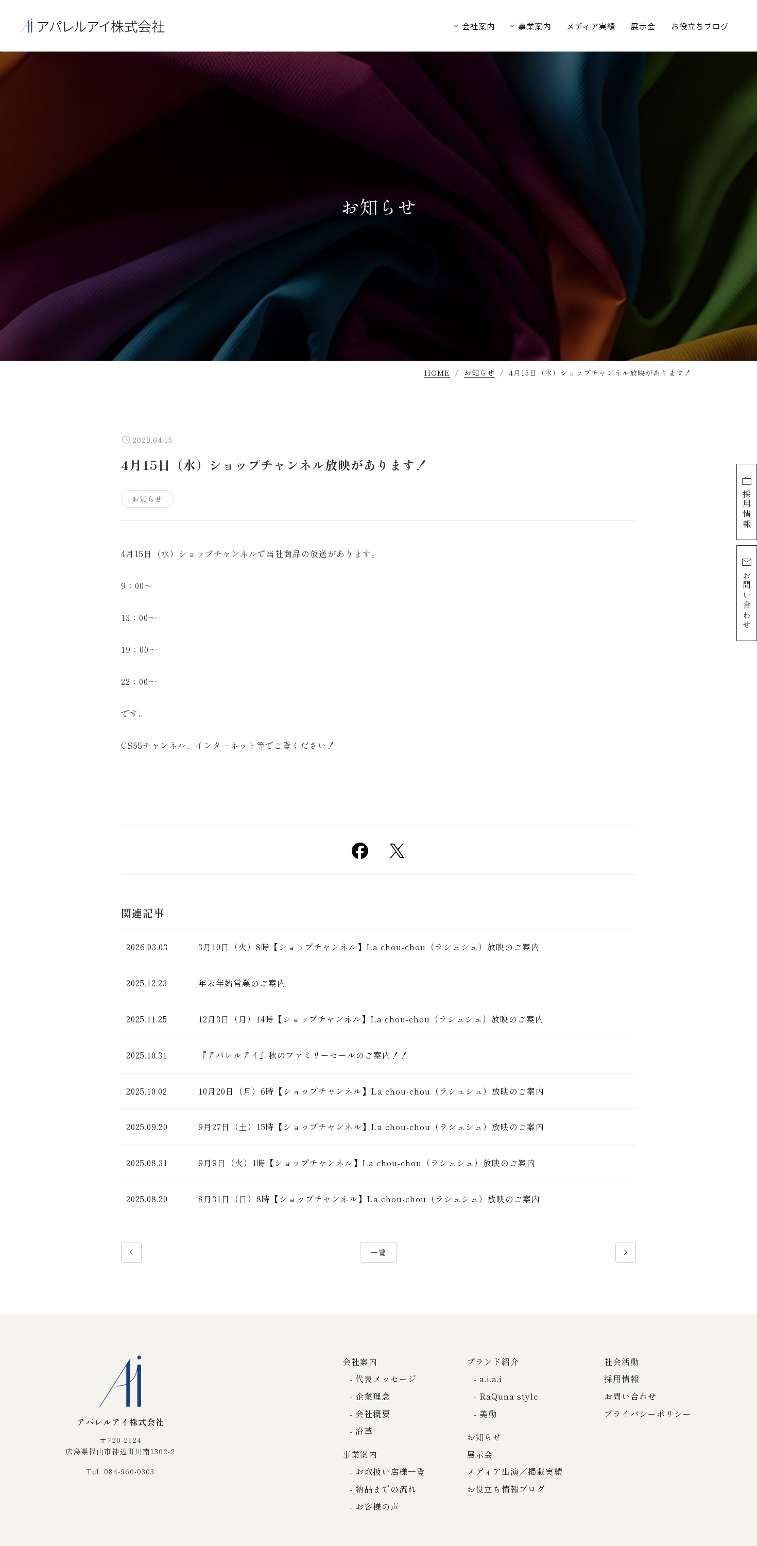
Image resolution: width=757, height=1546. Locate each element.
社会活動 (621, 1361)
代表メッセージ (386, 1378)
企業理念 (372, 1396)
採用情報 (747, 509)
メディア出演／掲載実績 (515, 1471)
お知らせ (479, 373)
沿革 (364, 1430)
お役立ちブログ (700, 26)
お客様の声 (377, 1506)
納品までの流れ (386, 1489)
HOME (437, 373)
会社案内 (478, 26)
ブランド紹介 (493, 1361)
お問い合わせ (747, 600)
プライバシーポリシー (648, 1413)
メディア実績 (590, 26)
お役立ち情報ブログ (506, 1489)
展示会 (643, 26)
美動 (488, 1413)
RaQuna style (509, 1396)
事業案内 (534, 26)
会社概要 (372, 1413)
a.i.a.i (490, 1378)
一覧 (378, 1252)
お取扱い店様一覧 (390, 1471)
